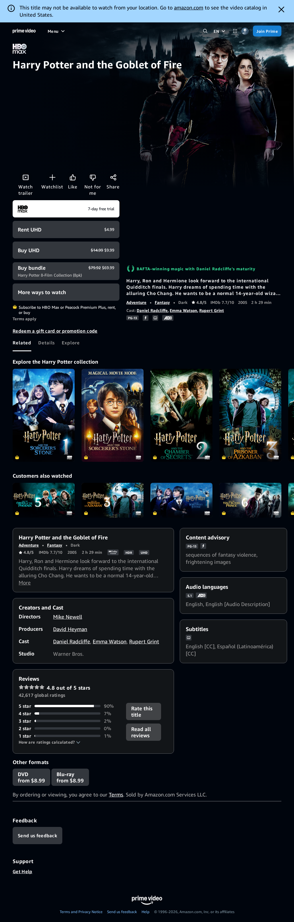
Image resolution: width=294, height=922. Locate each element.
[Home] (24, 31)
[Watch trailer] (25, 177)
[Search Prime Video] (205, 31)
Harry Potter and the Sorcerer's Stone (181, 500)
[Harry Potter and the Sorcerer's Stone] (44, 415)
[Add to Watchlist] (52, 177)
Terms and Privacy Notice (81, 911)
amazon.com (188, 7)
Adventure (136, 302)
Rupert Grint (211, 310)
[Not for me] (92, 177)
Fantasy (162, 302)
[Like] (72, 177)
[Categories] (235, 31)
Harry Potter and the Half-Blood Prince (250, 500)
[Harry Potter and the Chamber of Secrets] (181, 415)
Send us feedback (122, 911)
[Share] (113, 177)
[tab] (22, 342)
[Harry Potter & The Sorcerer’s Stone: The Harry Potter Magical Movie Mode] (113, 415)
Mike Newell (67, 617)
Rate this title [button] (141, 711)
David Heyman (70, 629)
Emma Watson (183, 310)
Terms (116, 794)
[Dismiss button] (281, 9)
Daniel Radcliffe (152, 310)
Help (146, 911)
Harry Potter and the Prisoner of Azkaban (113, 500)
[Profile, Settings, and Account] (245, 31)
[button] (49, 742)
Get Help (22, 871)
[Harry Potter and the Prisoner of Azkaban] (250, 415)
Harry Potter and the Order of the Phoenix (44, 500)
